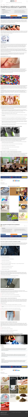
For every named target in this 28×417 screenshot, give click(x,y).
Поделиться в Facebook (25, 15)
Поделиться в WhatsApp (19, 180)
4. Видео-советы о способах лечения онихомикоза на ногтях (19, 12)
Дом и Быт (19, 2)
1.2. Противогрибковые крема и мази (5, 12)
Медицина (12, 2)
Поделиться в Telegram (17, 180)
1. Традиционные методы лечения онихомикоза (6, 10)
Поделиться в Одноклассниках (14, 15)
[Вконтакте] (1, 1)
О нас (11, 412)
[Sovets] (13, 1)
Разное (21, 2)
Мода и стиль (16, 2)
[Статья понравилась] (1, 180)
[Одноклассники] (2, 1)
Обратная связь (19, 412)
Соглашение (16, 412)
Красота (14, 2)
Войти (26, 1)
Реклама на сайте (2, 182)
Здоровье (9, 2)
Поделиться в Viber (18, 180)
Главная (1, 2)
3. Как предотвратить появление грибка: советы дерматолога (19, 11)
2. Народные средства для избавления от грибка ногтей (19, 10)
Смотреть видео (14, 164)
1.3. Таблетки (3, 13)
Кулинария (7, 2)
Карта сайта (14, 412)
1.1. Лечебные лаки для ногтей (4, 11)
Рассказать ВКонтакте (3, 15)
